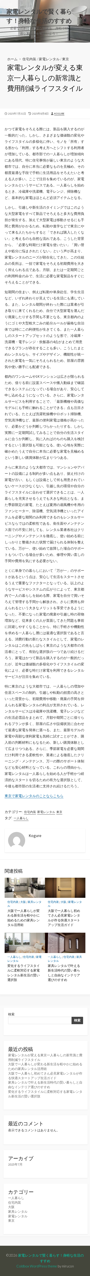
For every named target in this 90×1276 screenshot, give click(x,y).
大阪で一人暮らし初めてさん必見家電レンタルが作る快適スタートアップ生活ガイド (64, 918)
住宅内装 (29, 59)
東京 (65, 59)
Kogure (59, 113)
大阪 (23, 902)
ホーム (12, 59)
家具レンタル (17, 1211)
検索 (11, 1014)
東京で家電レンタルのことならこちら (34, 796)
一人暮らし (21, 818)
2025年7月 (15, 1164)
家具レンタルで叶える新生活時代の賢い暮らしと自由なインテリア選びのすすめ (64, 973)
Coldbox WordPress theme (36, 1266)
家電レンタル (49, 59)
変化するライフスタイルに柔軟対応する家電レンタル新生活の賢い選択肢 (23, 973)
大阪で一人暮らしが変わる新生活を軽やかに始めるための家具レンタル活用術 (23, 918)
